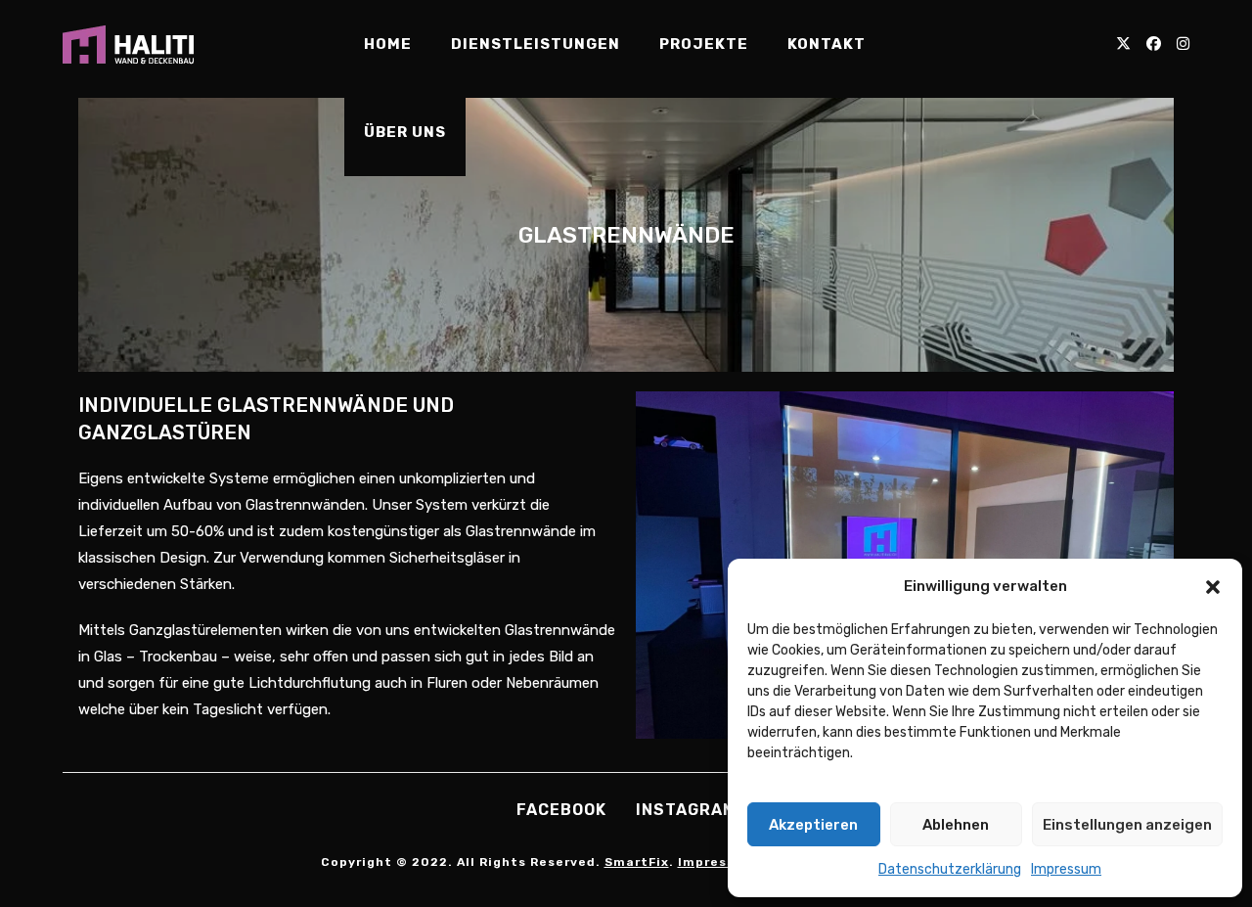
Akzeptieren (813, 825)
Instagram (686, 809)
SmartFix (636, 862)
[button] (1213, 587)
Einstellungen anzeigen (1127, 825)
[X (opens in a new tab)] (1123, 44)
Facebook (561, 809)
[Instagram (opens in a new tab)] (1183, 44)
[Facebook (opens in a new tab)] (1154, 44)
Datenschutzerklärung (949, 869)
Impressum (1066, 869)
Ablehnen (955, 825)
